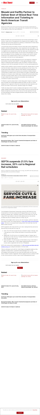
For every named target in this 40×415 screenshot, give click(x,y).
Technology (3, 8)
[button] (2, 3)
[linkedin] (18, 35)
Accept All (20, 412)
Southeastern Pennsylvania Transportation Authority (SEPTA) (14, 175)
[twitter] (20, 35)
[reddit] (21, 35)
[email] (23, 35)
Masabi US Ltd (9, 32)
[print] (38, 35)
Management (3, 158)
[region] (20, 411)
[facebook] (16, 35)
